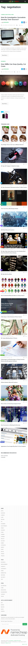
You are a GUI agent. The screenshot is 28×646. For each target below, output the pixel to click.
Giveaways (3, 568)
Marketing (3, 572)
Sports (2, 611)
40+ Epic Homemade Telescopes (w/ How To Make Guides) (14, 187)
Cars (2, 517)
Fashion (3, 530)
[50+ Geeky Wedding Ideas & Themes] (14, 327)
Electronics (4, 525)
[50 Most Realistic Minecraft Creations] (14, 371)
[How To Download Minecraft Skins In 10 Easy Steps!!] (14, 285)
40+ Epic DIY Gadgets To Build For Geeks (10, 166)
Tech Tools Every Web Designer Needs (9, 208)
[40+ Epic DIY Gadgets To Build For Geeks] (14, 155)
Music (2, 609)
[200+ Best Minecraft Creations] (14, 219)
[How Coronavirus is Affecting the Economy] (14, 414)
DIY (1, 521)
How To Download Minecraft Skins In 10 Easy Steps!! (12, 295)
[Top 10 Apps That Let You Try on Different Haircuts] (14, 134)
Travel (2, 553)
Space (2, 596)
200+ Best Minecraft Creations (7, 229)
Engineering (4, 592)
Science (3, 594)
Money (2, 547)
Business (3, 61)
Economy (3, 523)
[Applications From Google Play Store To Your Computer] (14, 435)
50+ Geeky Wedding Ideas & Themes (9, 338)
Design (2, 519)
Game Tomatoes (4, 455)
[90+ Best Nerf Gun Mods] (14, 263)
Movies (2, 607)
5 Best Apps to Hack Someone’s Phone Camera (11, 316)
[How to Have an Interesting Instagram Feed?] (14, 393)
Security (3, 577)
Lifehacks (3, 545)
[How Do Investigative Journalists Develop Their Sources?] (14, 36)
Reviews (3, 575)
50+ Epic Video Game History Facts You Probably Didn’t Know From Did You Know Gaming (13, 252)
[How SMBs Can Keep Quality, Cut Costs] (14, 83)
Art (2, 602)
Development (4, 564)
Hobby (2, 543)
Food (2, 532)
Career (3, 14)
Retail (2, 551)
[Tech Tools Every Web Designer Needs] (14, 198)
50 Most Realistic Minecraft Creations (9, 382)
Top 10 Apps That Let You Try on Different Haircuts (12, 144)
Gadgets (3, 566)
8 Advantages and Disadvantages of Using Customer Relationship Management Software (12, 360)
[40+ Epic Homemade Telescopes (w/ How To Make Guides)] (14, 176)
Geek (12, 14)
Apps (2, 510)
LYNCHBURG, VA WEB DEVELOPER (15, 640)
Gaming (2, 534)
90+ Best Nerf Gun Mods (6, 274)
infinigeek (6, 22)
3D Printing (3, 585)
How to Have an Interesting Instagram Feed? (11, 403)
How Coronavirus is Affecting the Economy (10, 425)
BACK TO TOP (24, 644)
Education (8, 14)
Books (2, 604)
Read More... (5, 55)
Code (2, 587)
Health (2, 538)
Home (2, 570)
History (3, 540)
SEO (2, 579)
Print (2, 549)
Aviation (3, 513)
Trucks (2, 555)
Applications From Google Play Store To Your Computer (13, 446)
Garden (3, 536)
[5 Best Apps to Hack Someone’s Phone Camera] (14, 306)
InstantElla (3, 457)
